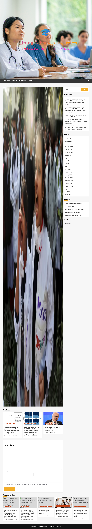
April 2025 (67, 166)
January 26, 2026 (52, 432)
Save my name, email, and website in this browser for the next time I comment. (26, 484)
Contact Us (15, 81)
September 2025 (69, 152)
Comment (7, 452)
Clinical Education (69, 206)
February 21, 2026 (29, 519)
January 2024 (68, 194)
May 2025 (67, 163)
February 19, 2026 (81, 518)
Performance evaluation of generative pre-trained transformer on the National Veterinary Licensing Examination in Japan (11, 430)
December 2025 (69, 144)
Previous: (16, 402)
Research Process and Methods (73, 215)
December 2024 (69, 177)
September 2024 (69, 186)
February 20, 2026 (64, 516)
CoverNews (51, 526)
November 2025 (69, 146)
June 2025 (67, 160)
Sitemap (30, 81)
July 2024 (67, 191)
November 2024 (69, 180)
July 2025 (67, 158)
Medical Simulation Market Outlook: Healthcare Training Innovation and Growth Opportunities (76, 121)
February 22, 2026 (12, 519)
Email (35, 471)
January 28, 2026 (32, 435)
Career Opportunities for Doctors (73, 203)
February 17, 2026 (12, 435)
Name (6, 471)
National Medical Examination (9, 423)
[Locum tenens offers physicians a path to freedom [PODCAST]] (46, 502)
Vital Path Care (67, 223)
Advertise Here (6, 81)
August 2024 (68, 189)
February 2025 (68, 172)
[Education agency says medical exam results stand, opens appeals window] (53, 418)
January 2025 (68, 175)
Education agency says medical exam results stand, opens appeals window (52, 428)
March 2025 (68, 169)
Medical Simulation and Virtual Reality (74, 209)
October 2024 (68, 183)
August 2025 (68, 155)
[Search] (88, 80)
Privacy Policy (22, 81)
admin (6, 435)
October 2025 (68, 149)
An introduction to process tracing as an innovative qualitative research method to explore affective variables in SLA (75, 127)
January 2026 (68, 141)
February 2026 (68, 138)
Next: (54, 401)
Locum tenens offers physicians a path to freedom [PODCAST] (75, 115)
